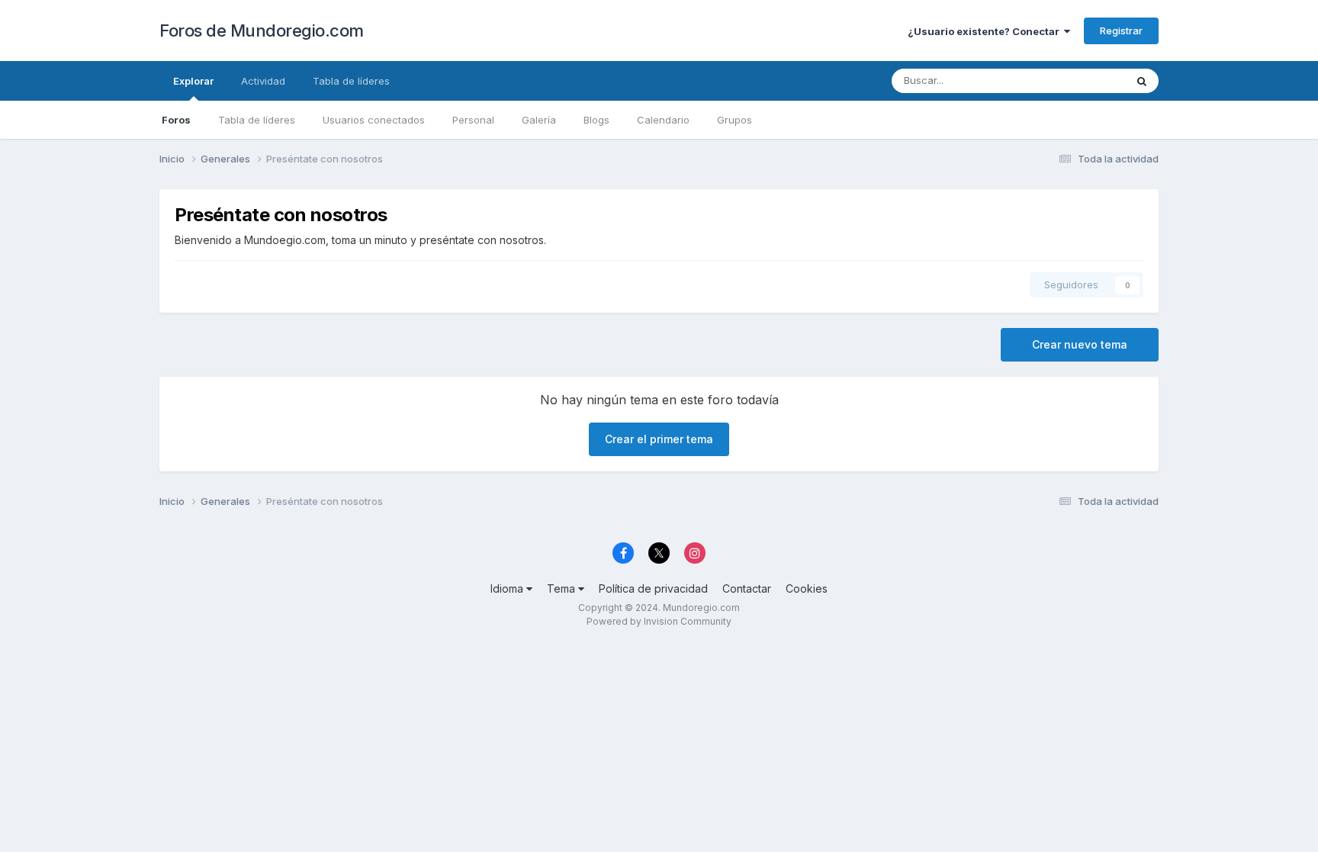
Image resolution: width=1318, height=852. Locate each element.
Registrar (1121, 30)
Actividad (263, 81)
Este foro (1083, 80)
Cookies (807, 588)
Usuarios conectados (374, 120)
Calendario (663, 120)
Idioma (508, 588)
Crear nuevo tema (1079, 344)
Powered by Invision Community (659, 621)
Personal (473, 120)
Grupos (734, 120)
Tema (562, 588)
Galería (539, 120)
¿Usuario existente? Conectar (986, 31)
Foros (176, 120)
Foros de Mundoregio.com (261, 30)
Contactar (746, 588)
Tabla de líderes (256, 120)
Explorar (193, 81)
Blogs (596, 120)
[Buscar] (1142, 81)
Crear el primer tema (659, 438)
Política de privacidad (653, 588)
